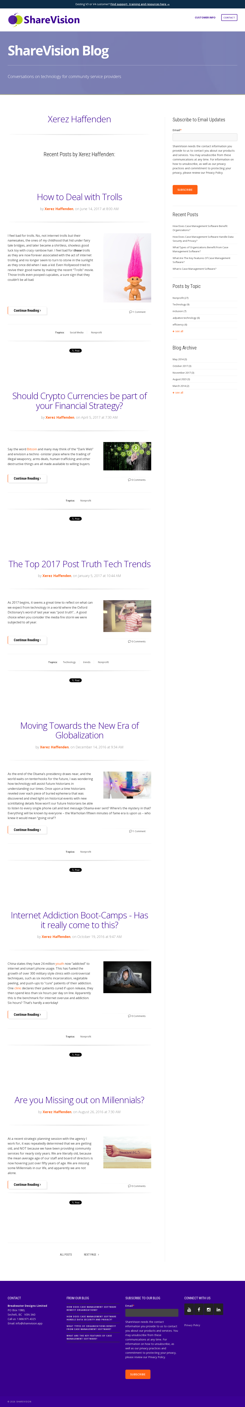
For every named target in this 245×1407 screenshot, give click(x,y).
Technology (69, 662)
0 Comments (138, 480)
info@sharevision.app (29, 1323)
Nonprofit (96, 332)
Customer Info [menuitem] (205, 17)
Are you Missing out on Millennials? (79, 1100)
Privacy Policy (192, 1325)
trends (86, 662)
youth (60, 964)
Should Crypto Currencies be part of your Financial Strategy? (79, 400)
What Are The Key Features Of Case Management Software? (201, 260)
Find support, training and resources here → (140, 4)
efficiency (180, 324)
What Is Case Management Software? (194, 268)
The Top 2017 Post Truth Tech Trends (79, 564)
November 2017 (183, 372)
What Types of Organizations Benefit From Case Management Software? (200, 249)
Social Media (76, 332)
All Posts (66, 1254)
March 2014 (181, 386)
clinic (17, 988)
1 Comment (138, 312)
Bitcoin (32, 449)
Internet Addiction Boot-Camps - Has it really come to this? (79, 920)
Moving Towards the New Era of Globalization (79, 730)
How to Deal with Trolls (79, 197)
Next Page (90, 1254)
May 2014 (180, 359)
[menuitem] (229, 17)
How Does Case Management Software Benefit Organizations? (200, 228)
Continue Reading (27, 310)
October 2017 (182, 366)
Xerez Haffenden (59, 208)
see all (179, 331)
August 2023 (181, 379)
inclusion (179, 311)
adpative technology (186, 318)
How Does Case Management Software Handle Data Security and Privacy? (203, 238)
